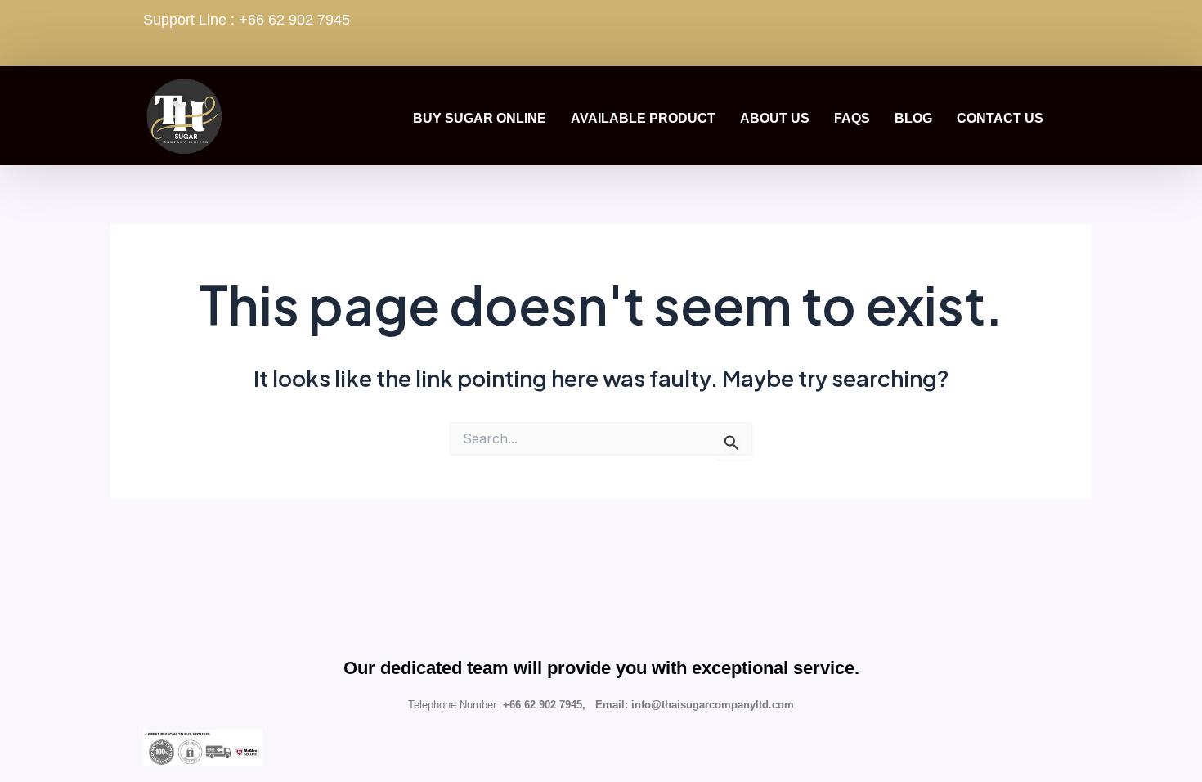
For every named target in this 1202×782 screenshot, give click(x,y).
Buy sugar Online (479, 118)
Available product (643, 118)
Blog (913, 118)
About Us (775, 118)
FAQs (852, 118)
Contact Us (1000, 118)
